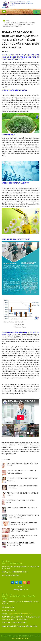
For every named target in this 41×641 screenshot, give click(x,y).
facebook (13, 582)
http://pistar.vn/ (27, 614)
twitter (16, 582)
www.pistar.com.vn (14, 614)
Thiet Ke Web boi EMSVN (20, 638)
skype (20, 582)
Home (7, 21)
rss (24, 582)
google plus (28, 582)
